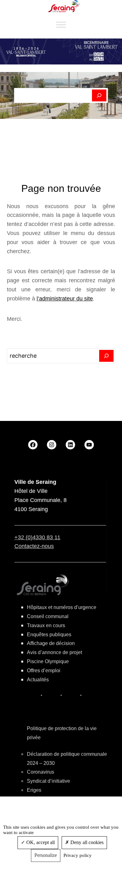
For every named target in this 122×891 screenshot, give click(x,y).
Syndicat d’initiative (48, 781)
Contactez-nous (34, 546)
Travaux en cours (46, 625)
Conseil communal (48, 616)
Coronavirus (40, 772)
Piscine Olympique (48, 661)
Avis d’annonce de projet (54, 652)
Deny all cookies (86, 842)
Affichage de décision (51, 643)
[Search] (106, 356)
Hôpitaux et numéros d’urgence (61, 607)
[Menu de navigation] (61, 25)
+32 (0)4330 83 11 (37, 537)
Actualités (38, 679)
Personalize (45, 855)
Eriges (34, 790)
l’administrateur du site (65, 298)
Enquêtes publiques (49, 634)
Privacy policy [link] (78, 855)
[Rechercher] (99, 95)
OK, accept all (40, 842)
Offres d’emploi (43, 670)
